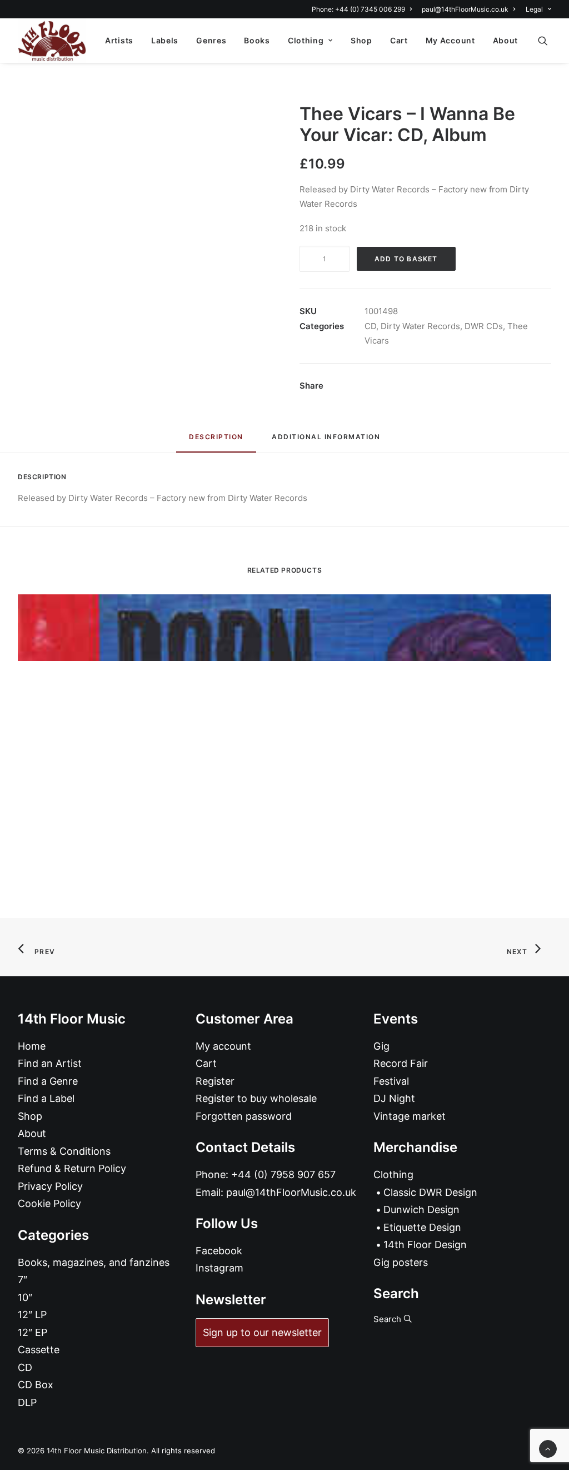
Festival (391, 1081)
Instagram (219, 1268)
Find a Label (46, 1098)
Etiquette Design (422, 1227)
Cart (399, 40)
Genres (211, 40)
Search (388, 1319)
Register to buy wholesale (256, 1098)
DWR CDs (484, 326)
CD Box (35, 1384)
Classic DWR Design (430, 1192)
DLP (27, 1402)
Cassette (38, 1349)
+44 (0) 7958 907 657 (283, 1174)
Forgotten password (244, 1116)
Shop (361, 40)
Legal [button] (534, 9)
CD (370, 326)
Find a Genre (48, 1081)
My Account (450, 40)
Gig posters (400, 1262)
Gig (381, 1046)
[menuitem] (364, 9)
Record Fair (400, 1063)
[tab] (326, 441)
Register (215, 1081)
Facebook (219, 1251)
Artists (119, 40)
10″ (25, 1297)
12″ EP (32, 1332)
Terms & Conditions (64, 1151)
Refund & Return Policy (72, 1168)
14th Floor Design (425, 1244)
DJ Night (394, 1098)
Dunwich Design (421, 1209)
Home (32, 1046)
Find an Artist (50, 1063)
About (505, 40)
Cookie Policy (49, 1203)
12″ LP (32, 1314)
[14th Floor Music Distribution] (52, 40)
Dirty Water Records (420, 326)
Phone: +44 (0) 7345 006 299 (358, 9)
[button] (548, 40)
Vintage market (409, 1116)
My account (223, 1046)
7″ (22, 1279)
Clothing (306, 40)
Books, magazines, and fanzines (93, 1262)
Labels (164, 40)
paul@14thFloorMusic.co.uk (465, 9)
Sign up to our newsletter (262, 1332)
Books (257, 40)
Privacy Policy (50, 1186)
